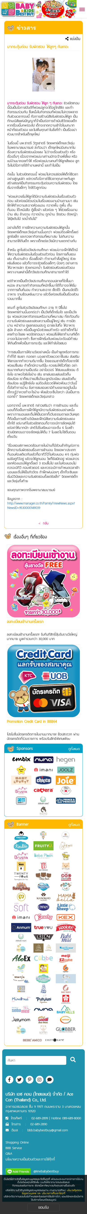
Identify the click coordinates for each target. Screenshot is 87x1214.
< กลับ (43, 523)
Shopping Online (17, 1142)
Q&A (9, 1153)
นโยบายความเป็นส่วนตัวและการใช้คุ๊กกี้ (30, 1159)
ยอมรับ (43, 1207)
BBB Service (14, 1148)
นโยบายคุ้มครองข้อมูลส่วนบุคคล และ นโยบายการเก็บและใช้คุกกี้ (52, 1191)
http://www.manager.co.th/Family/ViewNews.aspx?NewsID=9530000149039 (41, 505)
